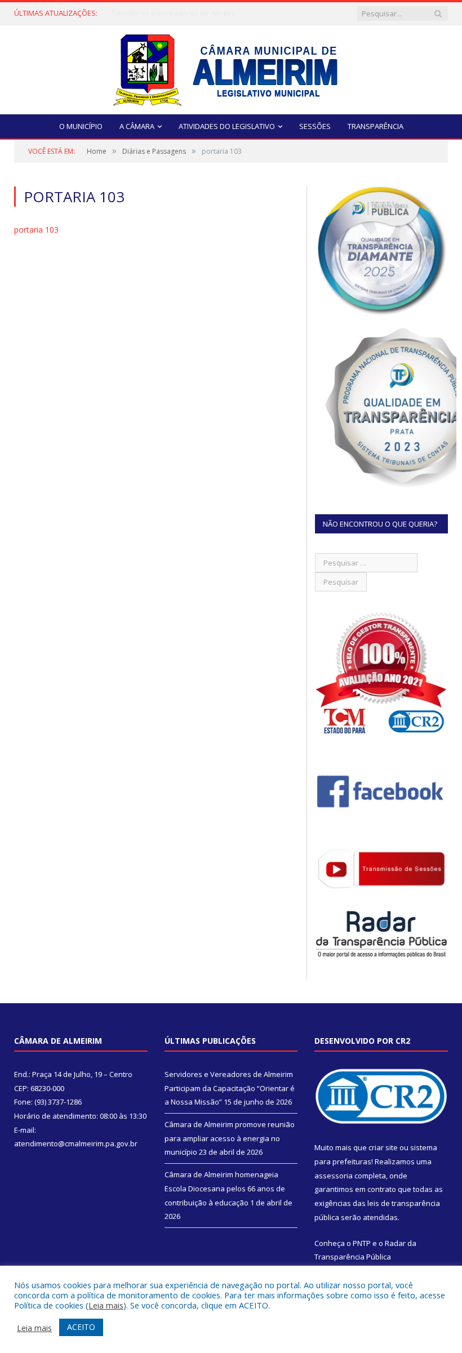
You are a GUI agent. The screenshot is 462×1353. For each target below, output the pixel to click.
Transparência (375, 126)
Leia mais (105, 1305)
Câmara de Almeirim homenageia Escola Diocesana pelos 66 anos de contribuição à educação (225, 1188)
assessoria (333, 1175)
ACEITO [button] (81, 1326)
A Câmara (136, 126)
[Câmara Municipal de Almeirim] (231, 67)
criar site (383, 1147)
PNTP (362, 1243)
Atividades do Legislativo (227, 126)
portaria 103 (36, 229)
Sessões (315, 126)
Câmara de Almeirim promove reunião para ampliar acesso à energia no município (179, 13)
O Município (81, 126)
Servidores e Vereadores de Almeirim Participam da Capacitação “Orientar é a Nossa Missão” (230, 1088)
